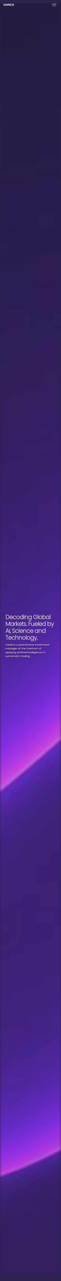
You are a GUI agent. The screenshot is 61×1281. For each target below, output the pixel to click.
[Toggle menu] (54, 4)
